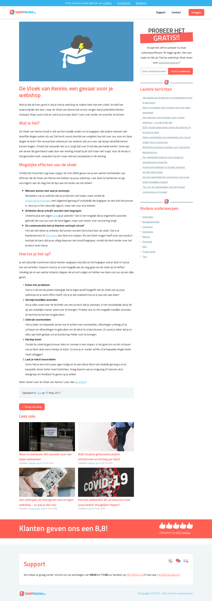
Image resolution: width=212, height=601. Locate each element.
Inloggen (196, 12)
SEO (144, 246)
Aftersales (147, 217)
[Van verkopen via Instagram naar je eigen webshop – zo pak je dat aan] (47, 482)
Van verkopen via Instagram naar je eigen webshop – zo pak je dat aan (46, 502)
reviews (183, 533)
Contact (176, 12)
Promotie (147, 241)
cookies (107, 3)
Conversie (147, 227)
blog (54, 216)
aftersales (51, 235)
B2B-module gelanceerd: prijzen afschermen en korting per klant (99, 456)
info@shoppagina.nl (168, 575)
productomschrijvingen (38, 201)
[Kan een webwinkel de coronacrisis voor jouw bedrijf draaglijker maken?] (106, 482)
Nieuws (32, 462)
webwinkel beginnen (169, 62)
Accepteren (123, 3)
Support (160, 12)
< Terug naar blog (32, 407)
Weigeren (141, 3)
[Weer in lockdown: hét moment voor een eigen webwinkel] (47, 436)
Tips (38, 393)
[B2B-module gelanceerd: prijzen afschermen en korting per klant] (106, 436)
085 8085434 (134, 575)
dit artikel (80, 382)
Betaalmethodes (151, 222)
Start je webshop (180, 71)
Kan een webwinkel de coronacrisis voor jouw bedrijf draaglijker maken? (104, 502)
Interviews (147, 232)
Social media (34, 508)
